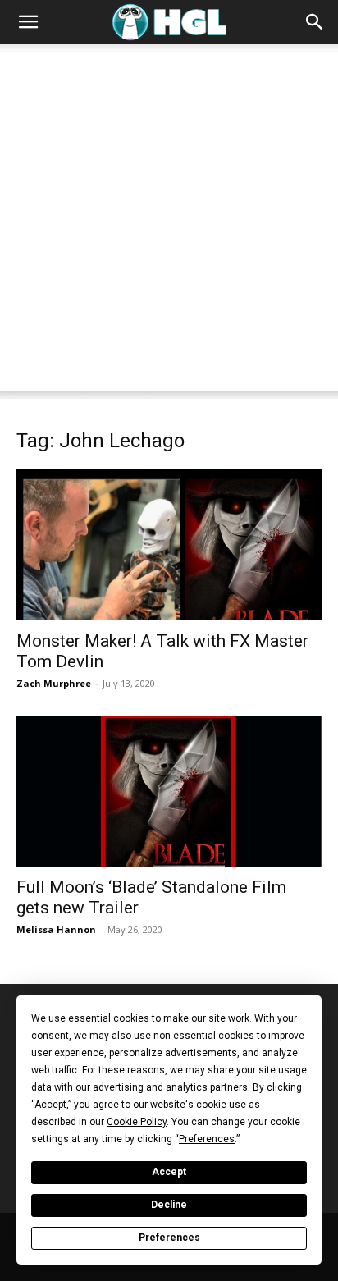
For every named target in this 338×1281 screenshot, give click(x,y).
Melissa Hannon (56, 929)
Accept (169, 1172)
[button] (28, 22)
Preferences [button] (207, 1139)
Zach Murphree (53, 683)
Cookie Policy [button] (137, 1122)
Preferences (169, 1237)
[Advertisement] (169, 222)
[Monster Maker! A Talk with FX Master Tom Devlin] (169, 544)
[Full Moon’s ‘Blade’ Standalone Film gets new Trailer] (169, 791)
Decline (169, 1204)
